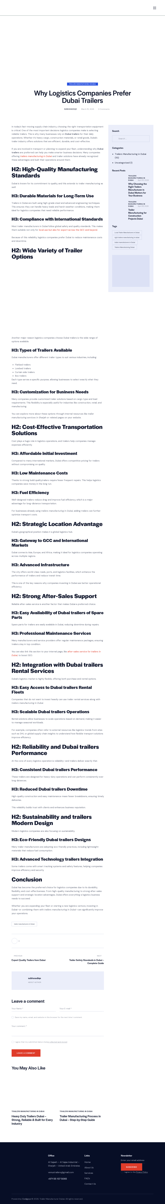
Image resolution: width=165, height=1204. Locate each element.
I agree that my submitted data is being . (41, 1042)
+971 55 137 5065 (57, 1178)
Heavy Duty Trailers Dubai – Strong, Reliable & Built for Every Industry (32, 1119)
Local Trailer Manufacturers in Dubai (127, 232)
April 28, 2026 (143, 206)
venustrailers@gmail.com (61, 1172)
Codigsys (26, 1199)
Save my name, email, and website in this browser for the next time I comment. (48, 1017)
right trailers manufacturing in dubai (127, 237)
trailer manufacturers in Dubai (24, 924)
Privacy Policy (142, 1172)
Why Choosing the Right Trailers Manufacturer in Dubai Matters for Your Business (137, 189)
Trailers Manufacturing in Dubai (82, 84)
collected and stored (58, 1042)
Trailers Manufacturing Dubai (124, 247)
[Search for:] (131, 138)
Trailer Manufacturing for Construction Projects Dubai (137, 214)
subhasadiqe (34, 978)
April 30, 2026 (143, 180)
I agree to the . (136, 1172)
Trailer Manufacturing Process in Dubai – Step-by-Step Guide (80, 1118)
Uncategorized (122, 162)
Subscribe (131, 1167)
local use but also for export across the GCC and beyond (68, 229)
